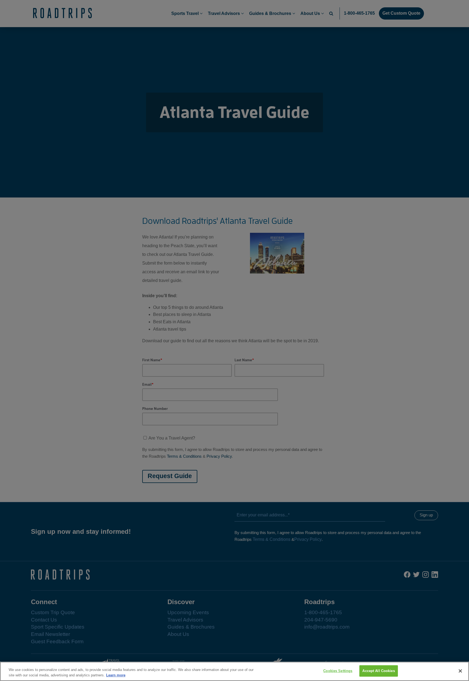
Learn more (115, 675)
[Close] (460, 671)
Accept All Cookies (378, 671)
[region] (234, 671)
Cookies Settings (337, 671)
